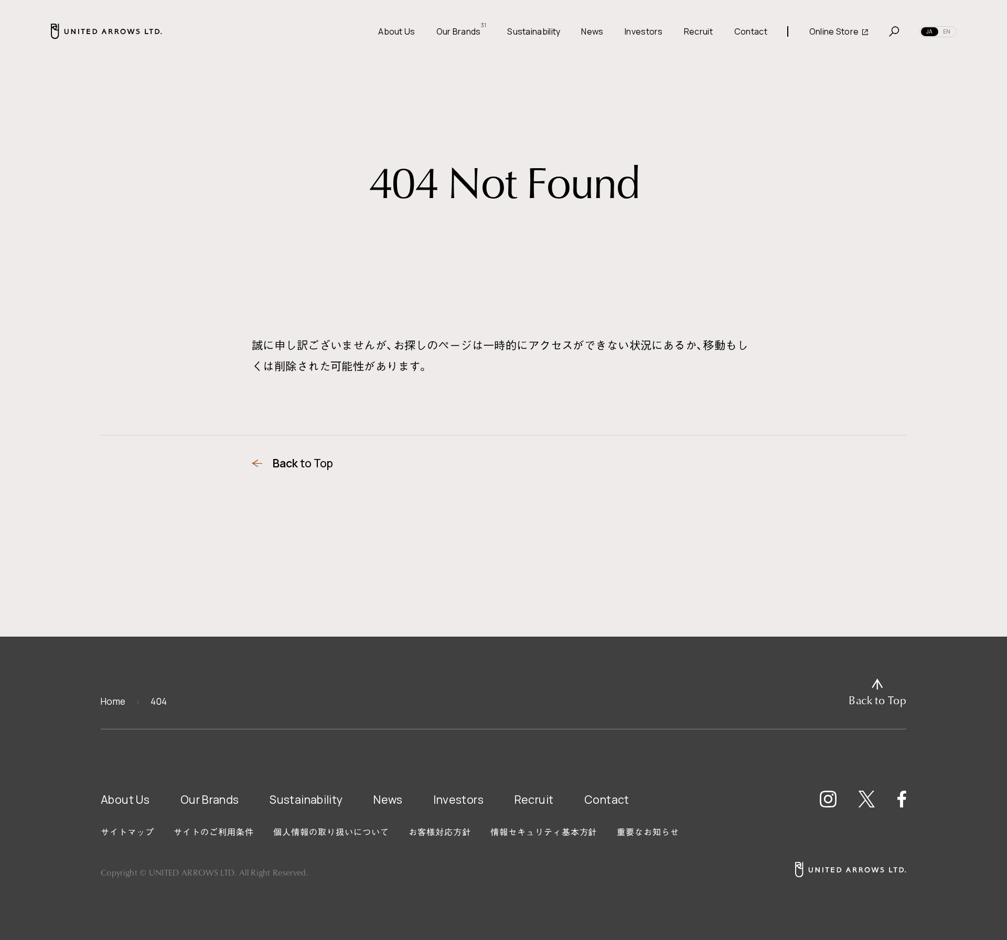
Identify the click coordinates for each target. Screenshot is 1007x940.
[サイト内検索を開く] (894, 31)
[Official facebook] (901, 799)
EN (946, 31)
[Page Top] (877, 692)
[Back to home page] (106, 31)
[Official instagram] (828, 799)
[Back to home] (850, 869)
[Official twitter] (867, 799)
